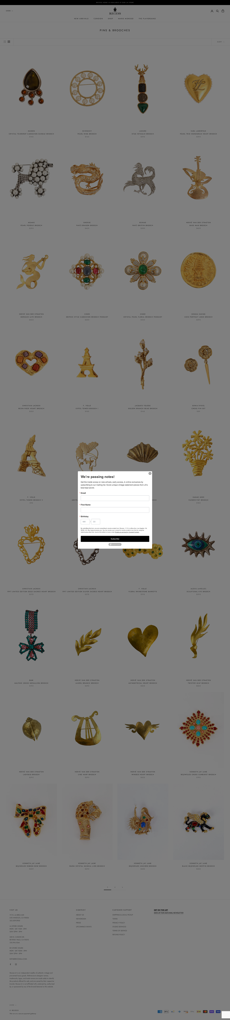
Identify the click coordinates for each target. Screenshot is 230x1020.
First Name (86, 505)
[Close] (150, 473)
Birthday (85, 516)
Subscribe (115, 538)
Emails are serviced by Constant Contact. (127, 532)
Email (83, 493)
